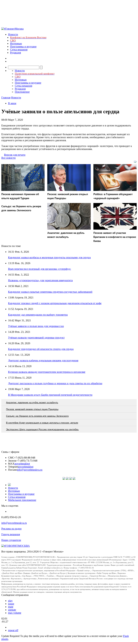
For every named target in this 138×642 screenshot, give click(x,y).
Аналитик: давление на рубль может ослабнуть (32, 402)
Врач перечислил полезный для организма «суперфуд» (39, 268)
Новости (13, 34)
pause (11, 603)
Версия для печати (14, 154)
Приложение (22, 91)
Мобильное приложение (22, 500)
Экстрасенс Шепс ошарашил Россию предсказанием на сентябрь (42, 429)
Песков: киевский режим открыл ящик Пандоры (32, 409)
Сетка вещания (18, 49)
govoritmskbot (22, 463)
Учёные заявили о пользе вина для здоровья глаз (36, 326)
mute (10, 606)
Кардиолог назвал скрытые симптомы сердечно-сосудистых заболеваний (50, 291)
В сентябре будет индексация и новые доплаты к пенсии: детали (42, 422)
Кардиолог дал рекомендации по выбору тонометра (38, 314)
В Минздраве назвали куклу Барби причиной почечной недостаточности (50, 394)
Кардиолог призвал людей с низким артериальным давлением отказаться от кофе (54, 303)
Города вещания (10, 534)
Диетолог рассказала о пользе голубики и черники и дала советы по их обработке (55, 383)
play (10, 600)
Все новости (8, 157)
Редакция (15, 52)
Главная (5, 97)
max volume (14, 612)
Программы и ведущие (23, 46)
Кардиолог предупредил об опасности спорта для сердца (41, 349)
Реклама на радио (11, 528)
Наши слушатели (11, 540)
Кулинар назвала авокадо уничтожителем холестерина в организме (46, 371)
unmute (12, 609)
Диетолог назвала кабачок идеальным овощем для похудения (43, 360)
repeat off (13, 630)
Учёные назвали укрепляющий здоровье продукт (36, 337)
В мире (12, 103)
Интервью (16, 43)
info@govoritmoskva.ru (29, 469)
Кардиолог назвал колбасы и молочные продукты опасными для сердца (49, 257)
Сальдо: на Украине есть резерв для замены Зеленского (37, 416)
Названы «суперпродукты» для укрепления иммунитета (40, 280)
